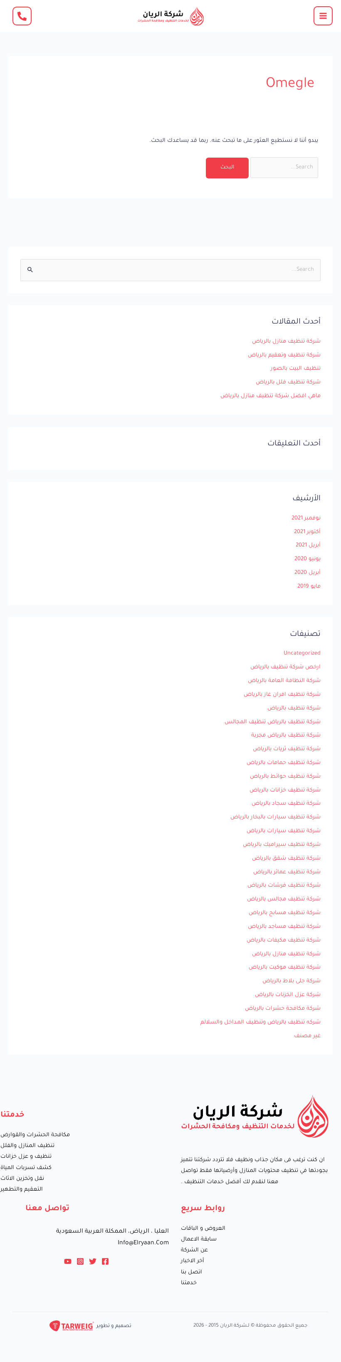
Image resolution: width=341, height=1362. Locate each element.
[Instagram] (80, 1261)
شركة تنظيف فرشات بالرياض (284, 886)
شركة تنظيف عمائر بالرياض (287, 872)
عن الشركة (194, 1250)
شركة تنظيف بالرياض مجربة (286, 736)
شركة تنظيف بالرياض (294, 709)
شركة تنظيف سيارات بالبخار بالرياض (275, 818)
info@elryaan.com (143, 1243)
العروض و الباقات (203, 1229)
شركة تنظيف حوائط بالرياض (285, 777)
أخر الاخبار (192, 1261)
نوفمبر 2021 (306, 519)
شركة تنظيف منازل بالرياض (286, 342)
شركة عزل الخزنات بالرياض (288, 995)
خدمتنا (189, 1283)
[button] (22, 16)
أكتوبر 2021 (307, 532)
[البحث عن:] (283, 168)
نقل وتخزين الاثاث (22, 1179)
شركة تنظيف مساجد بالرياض (284, 927)
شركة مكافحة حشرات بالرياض (283, 1009)
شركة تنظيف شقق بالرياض (286, 859)
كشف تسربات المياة (26, 1168)
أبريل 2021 (308, 546)
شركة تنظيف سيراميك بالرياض (282, 845)
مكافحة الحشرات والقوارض (35, 1135)
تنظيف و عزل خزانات (26, 1157)
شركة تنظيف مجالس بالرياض (284, 899)
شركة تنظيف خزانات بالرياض (285, 790)
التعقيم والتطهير (21, 1190)
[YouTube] (68, 1261)
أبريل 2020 (307, 573)
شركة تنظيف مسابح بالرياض (285, 913)
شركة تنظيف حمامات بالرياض (284, 763)
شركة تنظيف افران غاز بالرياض (282, 695)
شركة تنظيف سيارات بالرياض (284, 831)
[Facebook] (105, 1261)
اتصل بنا (191, 1272)
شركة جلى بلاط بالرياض (291, 981)
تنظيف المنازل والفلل (27, 1146)
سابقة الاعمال (199, 1240)
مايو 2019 (309, 587)
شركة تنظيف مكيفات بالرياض (284, 941)
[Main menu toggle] (323, 15)
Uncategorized (302, 654)
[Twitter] (92, 1261)
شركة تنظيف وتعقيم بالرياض (284, 355)
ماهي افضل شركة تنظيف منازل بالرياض (270, 396)
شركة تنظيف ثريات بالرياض (287, 749)
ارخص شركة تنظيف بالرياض (285, 667)
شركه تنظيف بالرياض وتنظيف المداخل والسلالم (260, 1023)
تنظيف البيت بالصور (296, 369)
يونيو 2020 (307, 559)
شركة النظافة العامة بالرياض (284, 681)
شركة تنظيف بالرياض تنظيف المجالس (273, 722)
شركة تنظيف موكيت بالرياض (285, 968)
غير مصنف (307, 1036)
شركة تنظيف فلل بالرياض (288, 383)
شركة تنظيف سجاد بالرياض (286, 804)
